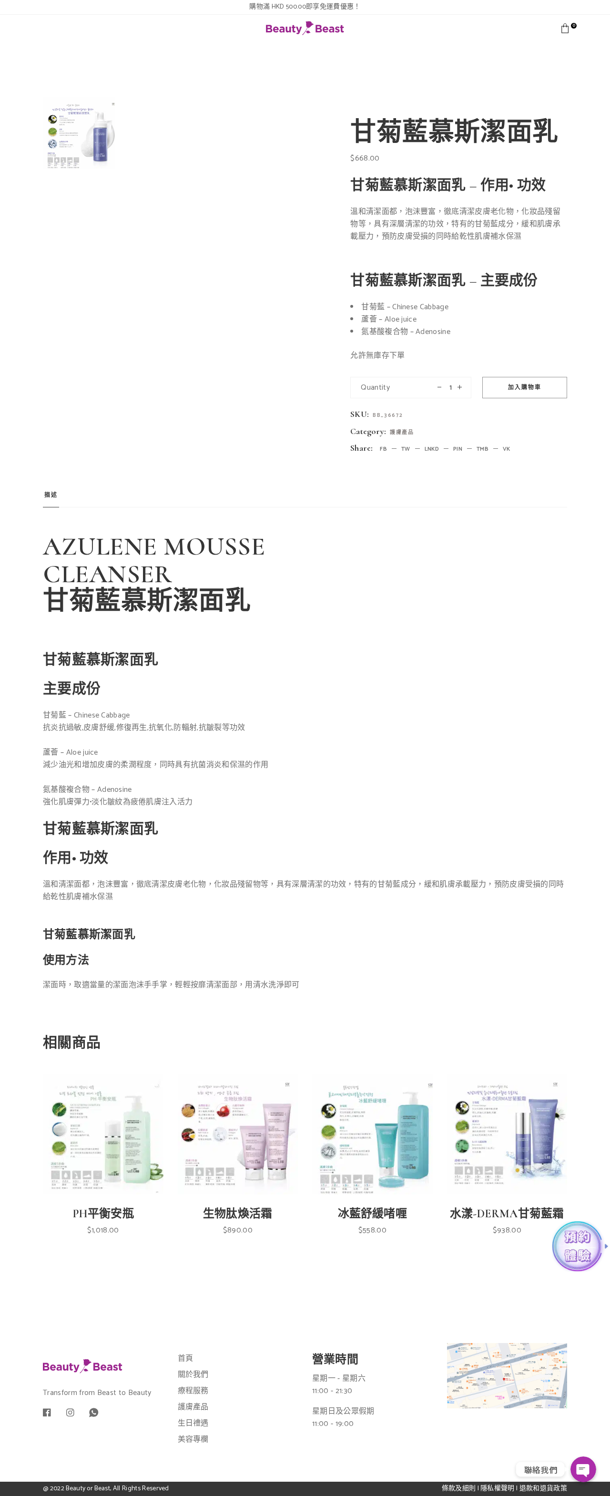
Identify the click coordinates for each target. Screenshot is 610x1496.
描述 (51, 495)
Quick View (112, 1161)
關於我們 (193, 1374)
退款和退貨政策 (543, 1488)
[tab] (51, 498)
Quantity (375, 387)
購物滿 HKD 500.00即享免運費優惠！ (304, 6)
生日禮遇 (193, 1423)
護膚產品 (402, 432)
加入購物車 (524, 387)
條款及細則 (459, 1488)
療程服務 (193, 1391)
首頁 (185, 1358)
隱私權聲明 (497, 1488)
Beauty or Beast (88, 1488)
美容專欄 (193, 1439)
